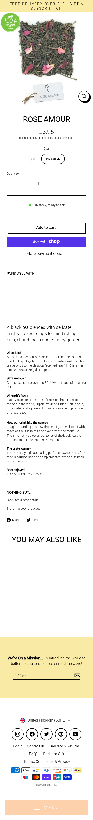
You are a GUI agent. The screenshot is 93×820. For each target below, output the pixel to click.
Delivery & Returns (64, 746)
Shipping (40, 137)
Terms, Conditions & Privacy (46, 761)
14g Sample (53, 158)
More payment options (46, 253)
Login (17, 746)
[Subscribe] (76, 675)
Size (46, 148)
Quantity (13, 173)
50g (33, 158)
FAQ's (34, 753)
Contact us (36, 746)
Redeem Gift (53, 753)
